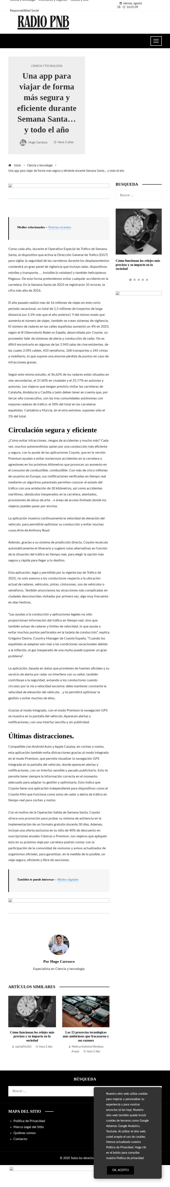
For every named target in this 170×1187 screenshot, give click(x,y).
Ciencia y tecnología (46, 66)
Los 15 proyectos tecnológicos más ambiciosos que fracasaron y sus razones (32, 1036)
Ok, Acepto (120, 1170)
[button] (130, 280)
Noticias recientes (59, 227)
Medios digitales (68, 879)
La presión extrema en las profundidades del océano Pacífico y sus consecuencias (85, 1036)
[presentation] (12, 1025)
